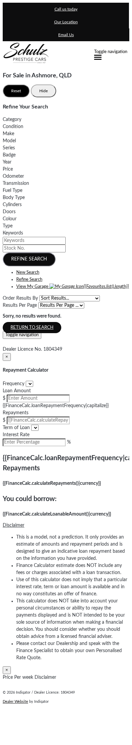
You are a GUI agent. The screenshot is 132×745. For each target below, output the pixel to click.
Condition (13, 126)
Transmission (16, 183)
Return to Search (31, 327)
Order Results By (20, 298)
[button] (66, 525)
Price (8, 169)
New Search (27, 272)
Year (7, 162)
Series (9, 148)
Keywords (13, 233)
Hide (43, 91)
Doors (9, 211)
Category (12, 119)
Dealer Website (15, 701)
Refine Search (29, 259)
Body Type (14, 197)
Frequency (13, 383)
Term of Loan (16, 427)
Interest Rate (16, 434)
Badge (9, 155)
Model (9, 141)
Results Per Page (20, 305)
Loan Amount (17, 391)
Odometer (13, 176)
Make (8, 133)
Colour (10, 219)
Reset (16, 91)
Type (8, 226)
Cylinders (12, 204)
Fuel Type (12, 190)
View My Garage (72, 286)
